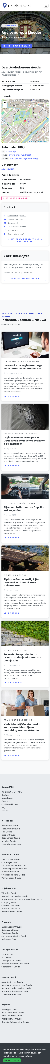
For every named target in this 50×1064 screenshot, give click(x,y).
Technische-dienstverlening (21, 433)
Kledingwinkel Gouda (11, 960)
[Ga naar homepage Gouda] (16, 6)
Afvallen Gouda (8, 841)
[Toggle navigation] (46, 6)
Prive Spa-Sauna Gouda (12, 1012)
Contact (5, 795)
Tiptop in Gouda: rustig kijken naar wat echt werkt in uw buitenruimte (22, 582)
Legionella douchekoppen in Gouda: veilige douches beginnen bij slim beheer (24, 440)
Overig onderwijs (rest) (20, 155)
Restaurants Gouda (10, 859)
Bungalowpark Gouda (11, 911)
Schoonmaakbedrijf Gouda (14, 936)
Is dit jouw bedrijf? (16, 46)
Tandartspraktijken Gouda (14, 868)
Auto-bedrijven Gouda (12, 982)
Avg (3, 807)
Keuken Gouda (8, 954)
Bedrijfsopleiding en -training (24, 158)
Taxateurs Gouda (9, 933)
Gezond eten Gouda (11, 844)
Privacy (4, 810)
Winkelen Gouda (9, 893)
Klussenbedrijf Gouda (11, 927)
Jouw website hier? (16, 234)
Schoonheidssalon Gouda (13, 865)
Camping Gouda (9, 902)
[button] (25, 121)
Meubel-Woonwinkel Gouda (14, 896)
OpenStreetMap (43, 141)
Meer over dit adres (16, 198)
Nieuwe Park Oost (15, 219)
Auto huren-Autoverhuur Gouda (16, 985)
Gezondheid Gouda (10, 838)
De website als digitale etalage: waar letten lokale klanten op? (23, 367)
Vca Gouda (6, 957)
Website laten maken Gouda (15, 963)
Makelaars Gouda (9, 939)
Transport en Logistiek (18, 720)
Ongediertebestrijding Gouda (15, 1022)
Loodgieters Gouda (10, 871)
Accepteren (12, 1060)
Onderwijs (11, 151)
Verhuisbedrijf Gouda (11, 878)
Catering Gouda (9, 862)
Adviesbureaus (9, 26)
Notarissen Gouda (9, 930)
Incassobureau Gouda (11, 1015)
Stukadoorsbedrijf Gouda (13, 874)
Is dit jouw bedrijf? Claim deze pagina (25, 240)
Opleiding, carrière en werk (20, 503)
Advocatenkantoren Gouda (14, 991)
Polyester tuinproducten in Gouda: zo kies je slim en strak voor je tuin (22, 657)
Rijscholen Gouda (9, 825)
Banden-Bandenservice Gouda (16, 988)
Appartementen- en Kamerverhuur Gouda (21, 899)
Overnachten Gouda (11, 905)
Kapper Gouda (8, 835)
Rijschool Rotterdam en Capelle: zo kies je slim (24, 508)
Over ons (5, 801)
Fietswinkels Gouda (10, 828)
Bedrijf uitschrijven (25, 278)
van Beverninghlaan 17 (14, 37)
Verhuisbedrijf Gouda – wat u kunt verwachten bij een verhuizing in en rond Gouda (22, 727)
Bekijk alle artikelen (9, 324)
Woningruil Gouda (9, 1009)
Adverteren (6, 798)
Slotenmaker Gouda (11, 994)
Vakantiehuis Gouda (10, 908)
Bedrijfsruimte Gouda (11, 1018)
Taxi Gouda (6, 831)
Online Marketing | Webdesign (21, 361)
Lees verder (11, 396)
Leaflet (32, 141)
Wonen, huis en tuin (15, 575)
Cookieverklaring (9, 804)
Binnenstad (13, 223)
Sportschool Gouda (10, 966)
